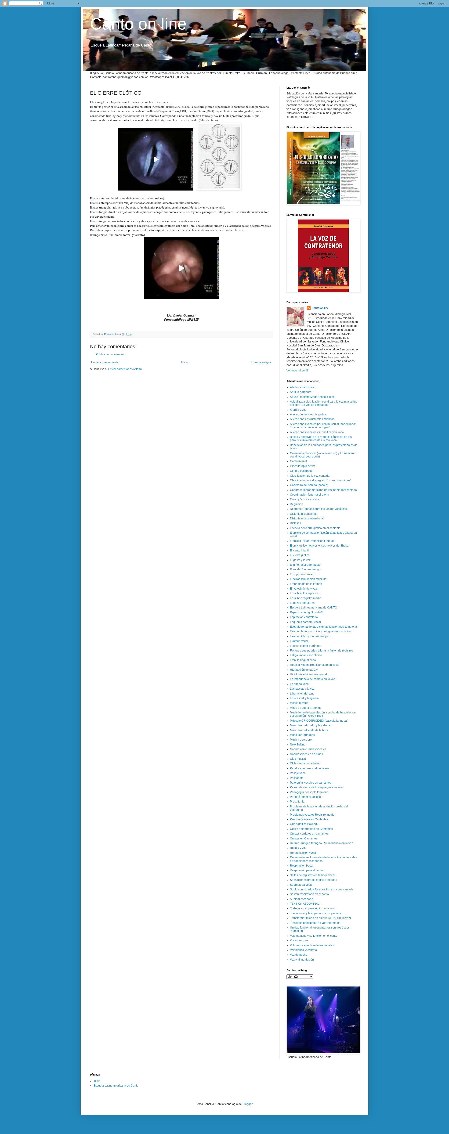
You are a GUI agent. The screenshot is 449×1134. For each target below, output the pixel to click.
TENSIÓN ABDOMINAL (304, 903)
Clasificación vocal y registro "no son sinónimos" (320, 480)
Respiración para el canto (306, 870)
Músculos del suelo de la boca (309, 730)
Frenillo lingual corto (303, 660)
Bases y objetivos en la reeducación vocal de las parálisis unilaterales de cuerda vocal (321, 438)
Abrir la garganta (300, 392)
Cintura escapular (301, 470)
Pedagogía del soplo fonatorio (309, 792)
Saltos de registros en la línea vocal (312, 875)
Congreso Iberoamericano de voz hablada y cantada (323, 490)
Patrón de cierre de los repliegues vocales (317, 787)
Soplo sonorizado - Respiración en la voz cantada (321, 889)
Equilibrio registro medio (305, 598)
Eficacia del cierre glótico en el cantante (315, 528)
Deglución (296, 504)
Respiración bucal (301, 865)
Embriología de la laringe (306, 584)
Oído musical (298, 758)
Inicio (184, 362)
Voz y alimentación (302, 959)
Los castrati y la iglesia (304, 698)
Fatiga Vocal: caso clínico (306, 655)
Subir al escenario (301, 899)
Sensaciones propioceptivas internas (313, 880)
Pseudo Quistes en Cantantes (309, 819)
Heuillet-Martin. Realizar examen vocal (314, 664)
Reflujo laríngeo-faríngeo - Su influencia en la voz (321, 843)
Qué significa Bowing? (304, 824)
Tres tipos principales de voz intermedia (315, 923)
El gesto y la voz (300, 560)
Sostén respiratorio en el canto (309, 894)
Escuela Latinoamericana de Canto (116, 1085)
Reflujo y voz (298, 848)
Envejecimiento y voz (303, 588)
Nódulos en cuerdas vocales (308, 749)
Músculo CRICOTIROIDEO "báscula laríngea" (319, 720)
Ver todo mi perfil (297, 370)
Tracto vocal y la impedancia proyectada (315, 913)
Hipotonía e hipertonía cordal (308, 674)
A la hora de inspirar (302, 387)
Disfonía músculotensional (307, 518)
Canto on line (138, 24)
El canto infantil (299, 550)
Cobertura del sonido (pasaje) (309, 485)
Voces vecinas (299, 940)
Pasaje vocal (298, 773)
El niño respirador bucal (305, 564)
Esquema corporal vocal (305, 622)
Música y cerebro (301, 739)
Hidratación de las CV (304, 669)
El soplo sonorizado (302, 574)
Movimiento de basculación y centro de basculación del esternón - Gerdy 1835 (323, 714)
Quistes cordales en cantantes (309, 833)
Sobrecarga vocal (301, 884)
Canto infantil (298, 461)
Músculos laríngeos (302, 735)
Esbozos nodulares (302, 603)
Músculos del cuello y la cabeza (310, 725)
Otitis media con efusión (305, 763)
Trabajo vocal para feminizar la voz (312, 908)
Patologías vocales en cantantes (310, 782)
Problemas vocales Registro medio (312, 814)
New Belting (297, 744)
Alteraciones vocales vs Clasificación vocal (317, 432)
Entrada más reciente (104, 362)
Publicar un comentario (110, 354)
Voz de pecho (298, 954)
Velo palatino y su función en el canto (313, 935)
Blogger (247, 1104)
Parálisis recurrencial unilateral (310, 768)
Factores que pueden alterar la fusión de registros (321, 650)
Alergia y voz (298, 409)
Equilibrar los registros (304, 593)
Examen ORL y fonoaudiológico (310, 636)
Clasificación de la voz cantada (310, 475)
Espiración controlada (304, 617)
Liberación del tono (302, 693)
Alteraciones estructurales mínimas (312, 419)
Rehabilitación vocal (303, 852)
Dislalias (295, 523)
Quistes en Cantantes (303, 838)
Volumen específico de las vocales (312, 945)
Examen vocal (299, 641)
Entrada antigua (261, 362)
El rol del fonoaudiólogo (305, 569)
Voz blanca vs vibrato (303, 950)
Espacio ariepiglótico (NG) (306, 612)
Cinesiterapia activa (302, 466)
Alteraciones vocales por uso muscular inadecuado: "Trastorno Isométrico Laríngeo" (323, 425)
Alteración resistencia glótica (308, 414)
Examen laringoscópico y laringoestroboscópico (320, 631)
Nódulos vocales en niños (306, 754)
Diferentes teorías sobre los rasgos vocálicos (318, 509)
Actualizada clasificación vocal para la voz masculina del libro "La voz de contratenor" (323, 403)
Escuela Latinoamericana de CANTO (313, 607)
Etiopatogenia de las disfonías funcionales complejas (324, 626)
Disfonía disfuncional (303, 513)
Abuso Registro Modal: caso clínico (312, 397)
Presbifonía (297, 801)
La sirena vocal (299, 684)
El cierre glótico (300, 555)
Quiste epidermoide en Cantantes (311, 829)
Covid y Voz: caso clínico (305, 499)
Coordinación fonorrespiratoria (309, 494)
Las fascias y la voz (302, 688)
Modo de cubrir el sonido (306, 707)
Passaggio (297, 778)
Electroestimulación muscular (308, 579)
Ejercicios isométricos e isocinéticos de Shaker (319, 545)
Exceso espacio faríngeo (305, 646)
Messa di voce (299, 703)
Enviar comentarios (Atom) (125, 369)
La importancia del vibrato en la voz (312, 679)
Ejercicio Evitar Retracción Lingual (312, 541)
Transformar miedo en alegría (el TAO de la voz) (320, 918)
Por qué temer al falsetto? (306, 797)
